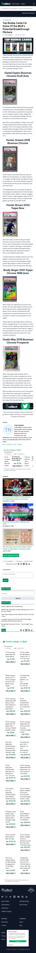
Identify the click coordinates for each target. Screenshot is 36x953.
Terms (3, 939)
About (21, 922)
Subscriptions (5, 904)
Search (18, 598)
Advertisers (4, 908)
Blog (20, 925)
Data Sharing (23, 904)
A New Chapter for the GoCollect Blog (11, 606)
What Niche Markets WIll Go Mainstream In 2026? (16, 523)
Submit (5, 580)
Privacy (3, 936)
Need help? (4, 922)
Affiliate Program (6, 911)
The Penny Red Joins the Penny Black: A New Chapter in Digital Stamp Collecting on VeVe (17, 548)
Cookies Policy (20, 936)
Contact (3, 925)
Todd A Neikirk (8, 35)
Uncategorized (7, 20)
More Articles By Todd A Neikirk (12, 444)
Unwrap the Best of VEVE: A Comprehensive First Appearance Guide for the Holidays (17, 498)
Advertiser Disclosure (28, 13)
